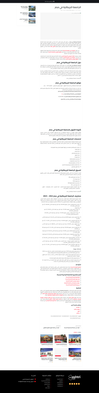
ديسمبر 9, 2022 (78, 361)
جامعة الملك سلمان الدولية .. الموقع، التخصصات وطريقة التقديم (47, 359)
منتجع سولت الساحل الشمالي (24, 19)
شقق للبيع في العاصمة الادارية (54, 52)
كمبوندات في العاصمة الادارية (69, 50)
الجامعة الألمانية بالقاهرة (61, 344)
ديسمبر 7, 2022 (64, 361)
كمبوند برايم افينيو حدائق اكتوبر (49, 293)
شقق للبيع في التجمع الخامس (72, 59)
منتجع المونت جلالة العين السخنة (24, 13)
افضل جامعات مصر (70, 10)
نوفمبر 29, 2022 (50, 362)
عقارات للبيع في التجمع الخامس (68, 56)
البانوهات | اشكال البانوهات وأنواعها (55, 295)
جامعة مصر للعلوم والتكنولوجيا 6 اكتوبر (76, 358)
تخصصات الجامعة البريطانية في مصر (56, 316)
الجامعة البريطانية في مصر (73, 316)
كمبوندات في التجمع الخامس (69, 57)
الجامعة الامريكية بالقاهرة (47, 344)
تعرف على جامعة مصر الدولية (75, 344)
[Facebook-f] (79, 384)
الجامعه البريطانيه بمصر (65, 316)
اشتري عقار (53, 46)
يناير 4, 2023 (78, 346)
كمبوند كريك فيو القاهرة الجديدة (24, 7)
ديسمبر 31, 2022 (78, 10)
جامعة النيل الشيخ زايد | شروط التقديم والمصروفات (61, 358)
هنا (62, 94)
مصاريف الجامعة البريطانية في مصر (75, 318)
